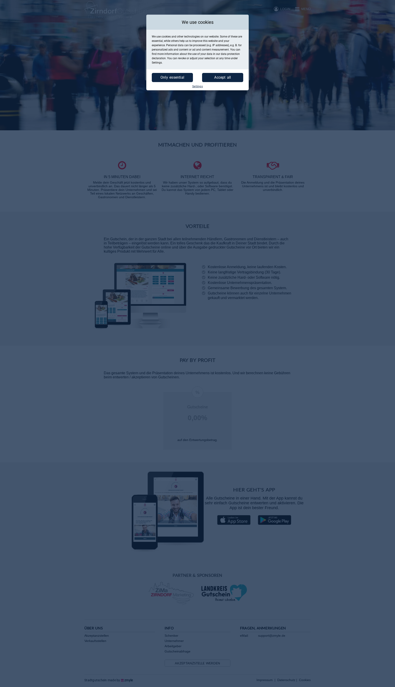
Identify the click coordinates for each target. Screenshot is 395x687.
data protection (230, 54)
